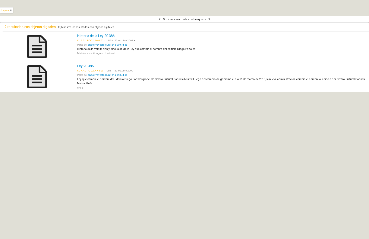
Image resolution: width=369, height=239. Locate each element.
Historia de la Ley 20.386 (96, 36)
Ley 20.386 (85, 66)
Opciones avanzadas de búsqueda (184, 19)
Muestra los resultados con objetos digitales (87, 27)
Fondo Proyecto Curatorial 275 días (106, 44)
